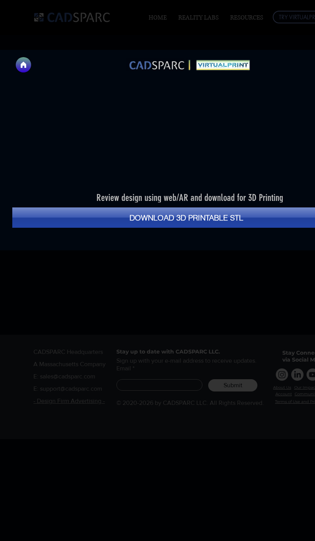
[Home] (23, 64)
